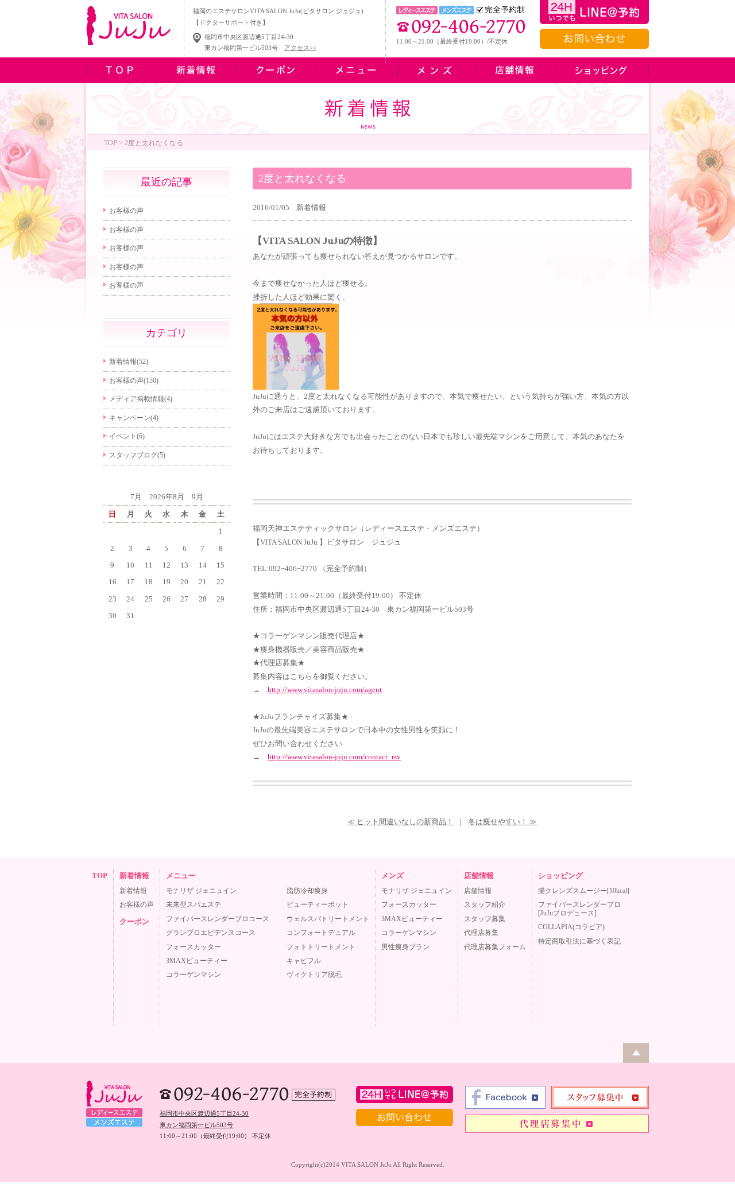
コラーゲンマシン (193, 975)
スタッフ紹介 (484, 904)
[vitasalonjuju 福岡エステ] (296, 387)
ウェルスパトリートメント (328, 919)
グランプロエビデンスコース (211, 933)
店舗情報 (479, 875)
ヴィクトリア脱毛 (314, 975)
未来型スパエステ (193, 904)
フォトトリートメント (321, 947)
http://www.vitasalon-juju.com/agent (325, 689)
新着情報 (311, 207)
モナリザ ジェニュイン (201, 891)
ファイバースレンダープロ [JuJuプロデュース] (579, 908)
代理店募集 (481, 933)
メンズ (392, 875)
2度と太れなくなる (302, 178)
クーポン (134, 921)
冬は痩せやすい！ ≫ (502, 821)
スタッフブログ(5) (137, 455)
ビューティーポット (318, 904)
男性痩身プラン (405, 947)
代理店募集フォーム (495, 947)
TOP (110, 143)
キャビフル (304, 961)
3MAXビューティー (196, 961)
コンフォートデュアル (321, 933)
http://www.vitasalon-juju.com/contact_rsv (334, 756)
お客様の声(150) (133, 380)
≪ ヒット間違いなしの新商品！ (400, 821)
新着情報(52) (128, 362)
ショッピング (560, 875)
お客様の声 (126, 211)
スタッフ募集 (484, 919)
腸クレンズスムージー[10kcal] (583, 891)
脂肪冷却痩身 (307, 891)
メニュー (181, 875)
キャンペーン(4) (133, 418)
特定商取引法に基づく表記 (579, 941)
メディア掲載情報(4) (140, 399)
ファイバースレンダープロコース (217, 919)
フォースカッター (193, 947)
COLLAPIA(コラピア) (571, 927)
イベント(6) (127, 436)
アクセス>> (300, 47)
